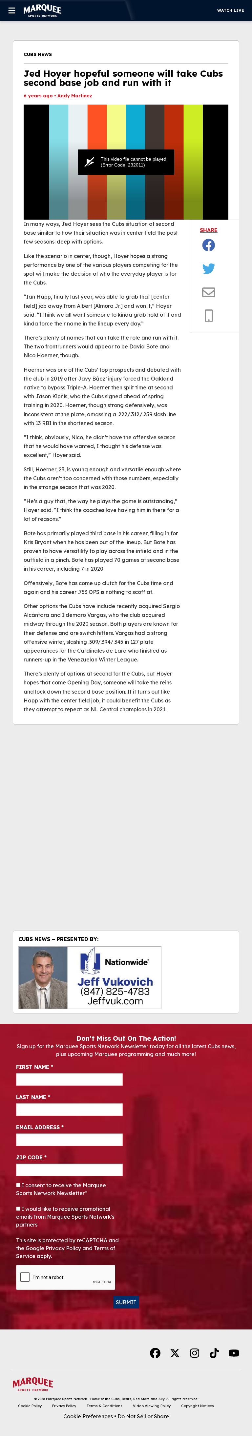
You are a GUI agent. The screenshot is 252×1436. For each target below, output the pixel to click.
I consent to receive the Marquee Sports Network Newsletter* (61, 1189)
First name (34, 1067)
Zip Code (31, 1157)
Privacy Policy (64, 1406)
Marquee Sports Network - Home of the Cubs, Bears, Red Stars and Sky (105, 1399)
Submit (126, 1302)
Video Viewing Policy (152, 1406)
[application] (126, 162)
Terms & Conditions (104, 1406)
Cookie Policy (30, 1406)
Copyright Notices (197, 1406)
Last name (33, 1097)
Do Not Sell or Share (143, 1416)
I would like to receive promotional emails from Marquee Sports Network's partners (65, 1217)
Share (209, 230)
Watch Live (230, 10)
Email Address (40, 1127)
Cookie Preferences (88, 1416)
